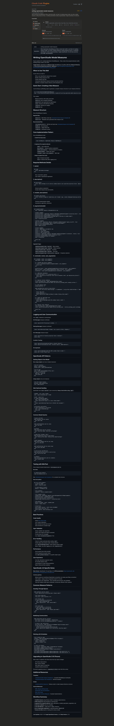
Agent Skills (34, 9)
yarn (50, 33)
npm (43, 33)
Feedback (75, 4)
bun (45, 33)
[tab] (36, 22)
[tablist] (36, 25)
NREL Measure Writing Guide (41, 688)
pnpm (48, 33)
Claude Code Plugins (40, 3)
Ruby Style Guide (42, 520)
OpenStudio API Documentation (42, 690)
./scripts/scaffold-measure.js (41, 684)
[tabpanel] (62, 29)
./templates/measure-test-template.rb (65, 124)
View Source (78, 42)
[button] (52, 36)
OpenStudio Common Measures (42, 693)
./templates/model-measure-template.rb (61, 117)
